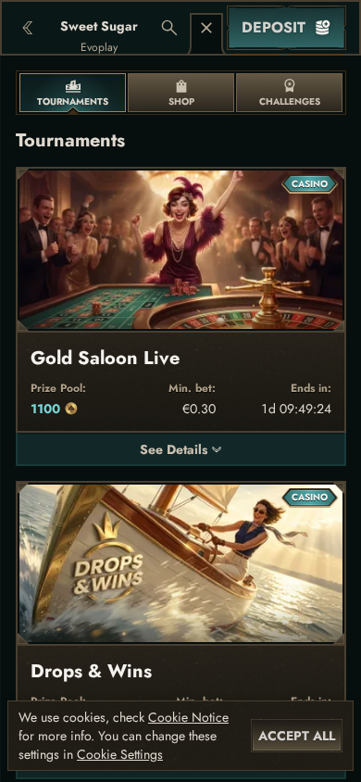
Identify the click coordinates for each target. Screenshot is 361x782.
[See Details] (216, 449)
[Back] (27, 27)
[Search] (169, 27)
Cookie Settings (120, 754)
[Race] (206, 27)
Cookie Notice (188, 717)
